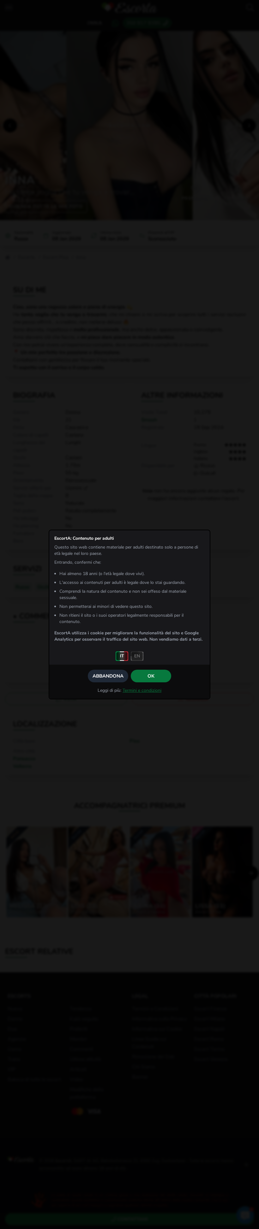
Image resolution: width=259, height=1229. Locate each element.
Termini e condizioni (142, 690)
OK (151, 676)
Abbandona (108, 676)
